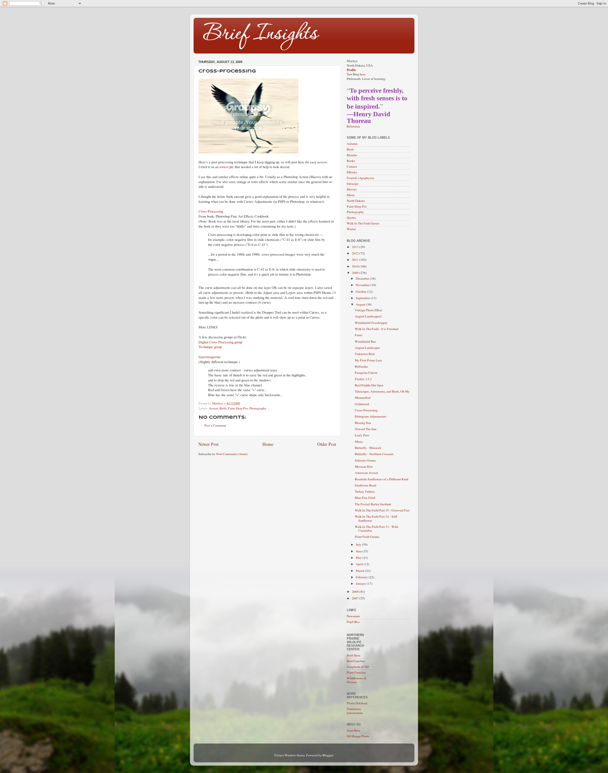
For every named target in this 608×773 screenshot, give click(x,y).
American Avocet (366, 473)
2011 (355, 260)
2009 (355, 273)
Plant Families (356, 672)
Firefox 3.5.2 (363, 379)
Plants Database (357, 703)
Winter (351, 229)
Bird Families (356, 661)
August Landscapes (367, 347)
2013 (355, 247)
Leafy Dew (362, 435)
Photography (257, 408)
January (361, 583)
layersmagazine (210, 356)
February (362, 577)
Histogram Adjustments (370, 416)
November (363, 285)
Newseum (353, 616)
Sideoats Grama (365, 460)
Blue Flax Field (365, 498)
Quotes (351, 217)
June (359, 551)
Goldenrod (362, 404)
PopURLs (353, 622)
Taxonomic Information (355, 711)
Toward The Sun (365, 429)
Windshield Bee (365, 341)
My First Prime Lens (368, 360)
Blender (352, 155)
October (361, 291)
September (363, 298)
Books (351, 161)
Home (267, 444)
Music (351, 195)
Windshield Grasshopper (371, 323)
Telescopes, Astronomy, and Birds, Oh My (382, 391)
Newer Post (208, 444)
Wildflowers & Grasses (356, 680)
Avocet (213, 408)
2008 (355, 591)
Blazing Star (363, 423)
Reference (353, 126)
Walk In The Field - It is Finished (376, 329)
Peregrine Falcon (366, 372)
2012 (355, 253)
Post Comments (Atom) (232, 454)
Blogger (328, 755)
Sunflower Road (365, 485)
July (359, 544)
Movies (351, 189)
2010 (355, 266)
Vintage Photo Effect (368, 310)
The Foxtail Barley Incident (373, 504)
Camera (352, 166)
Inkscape (352, 183)
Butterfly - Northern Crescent (374, 454)
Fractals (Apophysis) (360, 178)
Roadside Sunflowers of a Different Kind (381, 479)
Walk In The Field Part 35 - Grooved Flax (382, 510)
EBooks (352, 172)
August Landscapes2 (368, 316)
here (363, 74)
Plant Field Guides (367, 537)
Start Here (353, 655)
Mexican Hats (364, 466)
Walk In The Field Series (363, 223)
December (363, 278)
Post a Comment (215, 425)
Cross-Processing (211, 211)
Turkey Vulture (365, 491)
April (360, 564)
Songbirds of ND (358, 667)
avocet (223, 166)
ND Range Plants (358, 736)
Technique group (210, 346)
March (360, 571)
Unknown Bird (365, 354)
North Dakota (356, 201)
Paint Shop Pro (238, 408)
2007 (355, 598)
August (361, 304)
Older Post (326, 444)
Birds (223, 408)
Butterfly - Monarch (368, 448)
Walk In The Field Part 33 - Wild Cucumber (376, 529)
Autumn (352, 143)
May (359, 557)
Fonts (358, 335)
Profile (351, 70)
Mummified (362, 397)
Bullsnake (361, 366)
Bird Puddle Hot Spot (369, 385)
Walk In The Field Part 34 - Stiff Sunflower (376, 518)
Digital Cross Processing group (220, 342)
